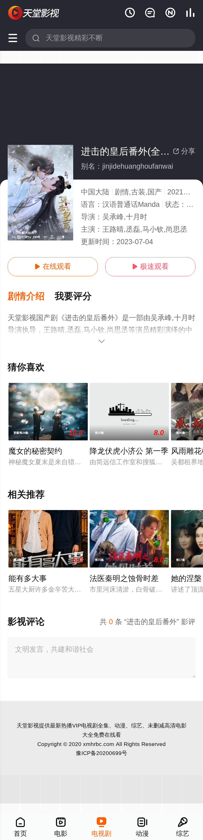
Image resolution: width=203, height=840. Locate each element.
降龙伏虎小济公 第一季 (129, 451)
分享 (184, 151)
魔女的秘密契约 (35, 451)
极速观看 (150, 266)
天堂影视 (28, 725)
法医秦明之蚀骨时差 (124, 578)
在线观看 (52, 266)
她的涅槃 (186, 578)
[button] (31, 296)
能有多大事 (27, 578)
